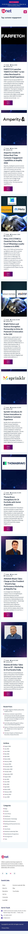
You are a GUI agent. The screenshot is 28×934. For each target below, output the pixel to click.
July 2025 (6, 779)
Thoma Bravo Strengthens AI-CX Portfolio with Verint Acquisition (12, 501)
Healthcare (7, 816)
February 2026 (8, 761)
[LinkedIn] (6, 873)
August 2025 (7, 776)
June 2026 (6, 751)
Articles (6, 811)
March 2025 (7, 789)
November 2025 (8, 769)
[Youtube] (10, 873)
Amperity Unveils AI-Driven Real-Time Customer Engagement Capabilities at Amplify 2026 (13, 158)
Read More (8, 102)
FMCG (6, 826)
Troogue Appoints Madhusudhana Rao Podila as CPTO (14, 710)
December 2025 (8, 766)
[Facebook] (2, 873)
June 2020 (6, 797)
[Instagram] (14, 873)
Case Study (7, 829)
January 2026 (7, 764)
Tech (5, 839)
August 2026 (7, 746)
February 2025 (8, 792)
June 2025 (6, 781)
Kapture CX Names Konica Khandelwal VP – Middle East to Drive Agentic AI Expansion (14, 729)
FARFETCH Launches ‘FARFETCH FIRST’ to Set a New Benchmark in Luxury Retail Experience (14, 73)
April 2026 (6, 756)
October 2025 (7, 771)
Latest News (7, 813)
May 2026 (6, 754)
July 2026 (6, 749)
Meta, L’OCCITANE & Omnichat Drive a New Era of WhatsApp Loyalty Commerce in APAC (14, 242)
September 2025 (8, 774)
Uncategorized (8, 836)
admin (7, 65)
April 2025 (6, 787)
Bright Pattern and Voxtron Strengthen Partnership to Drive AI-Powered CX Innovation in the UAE (13, 329)
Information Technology (10, 818)
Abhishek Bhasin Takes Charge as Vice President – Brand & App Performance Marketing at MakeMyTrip (14, 584)
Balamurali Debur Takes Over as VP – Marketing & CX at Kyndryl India (13, 667)
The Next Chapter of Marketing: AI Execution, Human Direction (13, 733)
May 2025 (6, 784)
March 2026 (7, 759)
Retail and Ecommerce (10, 821)
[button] (25, 11)
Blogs (5, 808)
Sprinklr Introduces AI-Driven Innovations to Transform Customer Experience (13, 416)
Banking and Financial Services (12, 824)
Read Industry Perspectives (11, 834)
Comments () (8, 66)
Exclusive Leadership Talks (11, 831)
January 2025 (7, 794)
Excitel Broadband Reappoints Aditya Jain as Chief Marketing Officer (14, 5)
